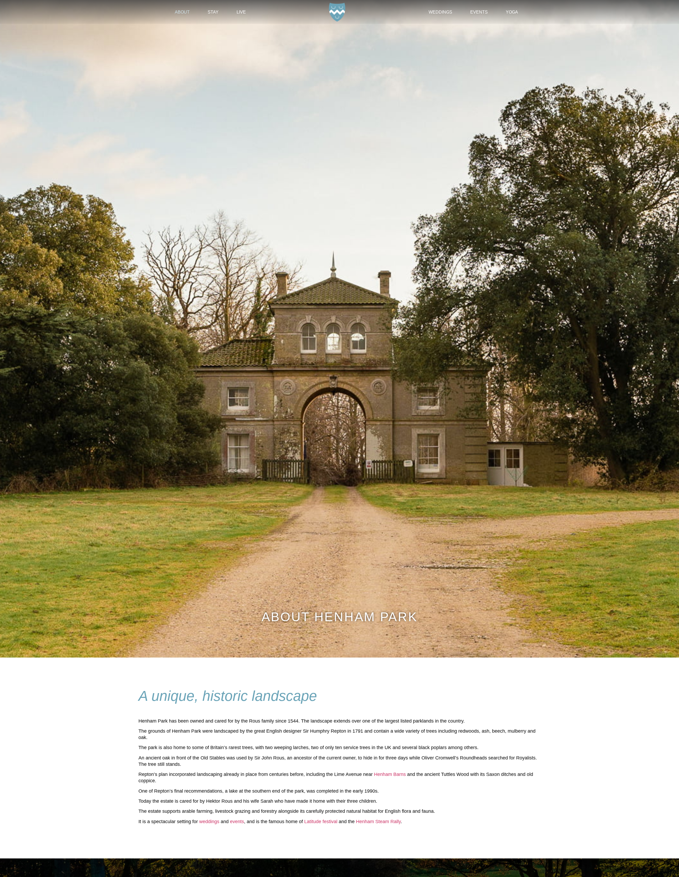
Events (479, 12)
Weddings (440, 12)
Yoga (512, 12)
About (182, 12)
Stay (213, 12)
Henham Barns (390, 774)
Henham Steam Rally (378, 821)
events (237, 821)
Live (241, 12)
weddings (209, 821)
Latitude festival (320, 821)
